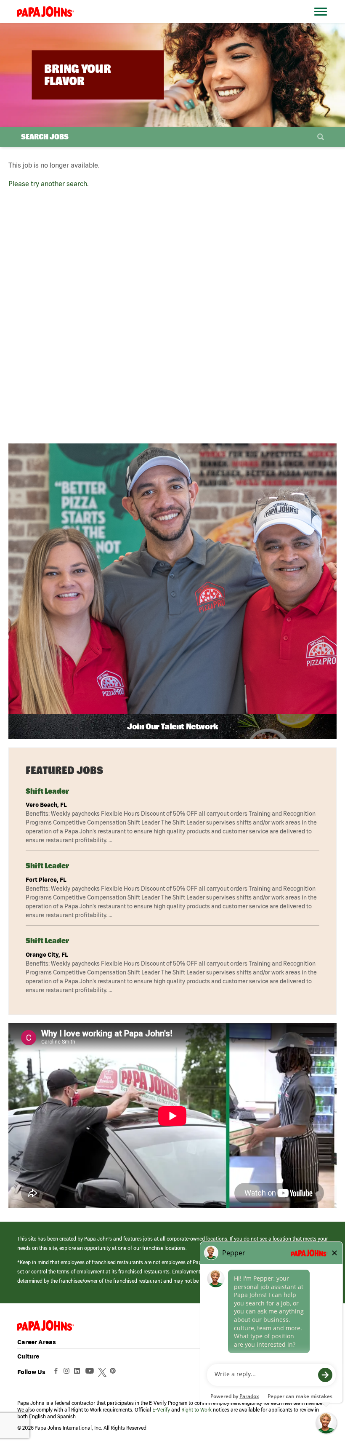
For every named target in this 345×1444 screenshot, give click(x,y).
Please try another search (47, 183)
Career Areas (36, 1341)
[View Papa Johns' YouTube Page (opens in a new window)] (91, 1373)
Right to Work (196, 1409)
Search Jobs (45, 136)
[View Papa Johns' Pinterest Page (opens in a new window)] (115, 1373)
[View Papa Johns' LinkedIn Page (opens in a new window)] (79, 1373)
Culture (28, 1356)
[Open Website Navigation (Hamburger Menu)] (322, 21)
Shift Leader (47, 791)
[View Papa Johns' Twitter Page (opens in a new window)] (103, 1373)
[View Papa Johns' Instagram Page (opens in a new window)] (67, 1373)
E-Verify (161, 1409)
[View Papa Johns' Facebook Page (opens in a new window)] (57, 1373)
